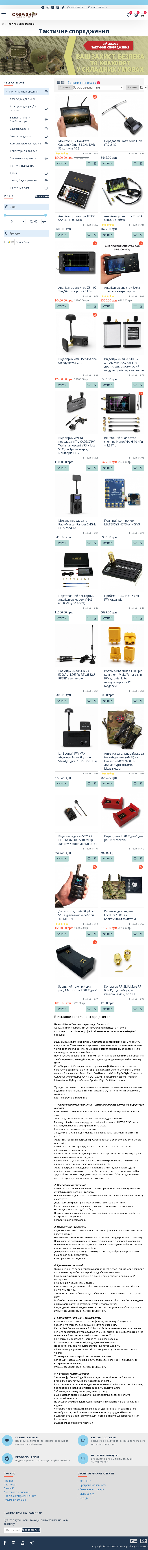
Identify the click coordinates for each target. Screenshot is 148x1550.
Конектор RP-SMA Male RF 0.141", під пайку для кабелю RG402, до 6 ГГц (122, 990)
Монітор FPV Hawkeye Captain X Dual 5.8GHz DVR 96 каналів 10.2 (76, 144)
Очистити (43, 196)
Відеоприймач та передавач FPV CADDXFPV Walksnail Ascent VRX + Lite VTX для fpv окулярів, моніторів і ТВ (76, 445)
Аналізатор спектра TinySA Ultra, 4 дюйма (123, 218)
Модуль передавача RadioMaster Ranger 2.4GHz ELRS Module (77, 524)
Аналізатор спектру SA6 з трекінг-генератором (122, 289)
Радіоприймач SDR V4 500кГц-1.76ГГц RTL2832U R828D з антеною (76, 674)
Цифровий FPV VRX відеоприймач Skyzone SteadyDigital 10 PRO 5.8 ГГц (77, 757)
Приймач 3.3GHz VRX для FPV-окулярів (121, 598)
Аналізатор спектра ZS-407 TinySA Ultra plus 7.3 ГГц (77, 289)
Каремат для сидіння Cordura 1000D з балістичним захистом (120, 915)
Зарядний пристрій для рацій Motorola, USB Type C (77, 988)
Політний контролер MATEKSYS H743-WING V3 (122, 522)
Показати (132, 87)
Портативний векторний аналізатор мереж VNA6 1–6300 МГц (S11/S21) (77, 599)
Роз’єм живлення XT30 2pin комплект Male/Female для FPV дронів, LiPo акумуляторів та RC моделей (123, 678)
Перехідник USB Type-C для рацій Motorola (123, 838)
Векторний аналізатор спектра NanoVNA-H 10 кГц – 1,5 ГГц (123, 441)
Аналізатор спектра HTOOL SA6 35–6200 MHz (77, 218)
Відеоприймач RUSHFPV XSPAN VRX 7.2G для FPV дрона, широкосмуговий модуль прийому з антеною (124, 364)
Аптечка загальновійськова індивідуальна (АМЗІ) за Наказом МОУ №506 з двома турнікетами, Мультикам (124, 761)
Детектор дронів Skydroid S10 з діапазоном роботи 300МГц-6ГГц (76, 915)
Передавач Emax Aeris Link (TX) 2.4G (123, 143)
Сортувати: (65, 87)
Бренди (15, 233)
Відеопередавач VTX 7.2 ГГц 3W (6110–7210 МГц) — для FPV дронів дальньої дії (77, 840)
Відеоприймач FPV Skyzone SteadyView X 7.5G (77, 361)
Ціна (13, 207)
